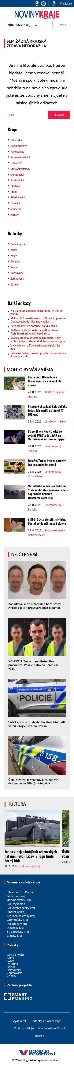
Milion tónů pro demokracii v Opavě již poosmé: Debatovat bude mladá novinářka (38, 320)
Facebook (37, 3)
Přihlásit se (65, 3)
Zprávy (14, 284)
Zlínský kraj (14, 935)
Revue (14, 267)
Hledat (59, 114)
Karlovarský (17, 151)
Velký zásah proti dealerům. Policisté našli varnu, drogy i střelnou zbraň (36, 724)
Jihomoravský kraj (19, 899)
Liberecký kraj (16, 911)
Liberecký (16, 163)
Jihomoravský (18, 145)
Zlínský (14, 214)
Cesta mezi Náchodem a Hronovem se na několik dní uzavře (45, 381)
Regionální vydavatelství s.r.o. (42, 1060)
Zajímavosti (17, 278)
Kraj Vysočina (16, 903)
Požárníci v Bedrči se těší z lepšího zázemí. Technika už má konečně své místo (34, 332)
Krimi (13, 249)
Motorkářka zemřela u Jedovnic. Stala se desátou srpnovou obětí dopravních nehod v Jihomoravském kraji (48, 492)
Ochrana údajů (24, 1028)
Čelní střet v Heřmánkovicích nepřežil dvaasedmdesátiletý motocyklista (33, 781)
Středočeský (17, 197)
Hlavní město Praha (20, 892)
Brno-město (35, 476)
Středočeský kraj (18, 931)
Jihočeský (23, 25)
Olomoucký (17, 174)
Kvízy (13, 255)
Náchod (32, 396)
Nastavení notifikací (51, 1028)
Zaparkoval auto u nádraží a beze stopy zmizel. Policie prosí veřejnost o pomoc (34, 605)
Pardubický (17, 180)
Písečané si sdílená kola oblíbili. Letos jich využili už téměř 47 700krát (47, 410)
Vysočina (15, 209)
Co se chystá (17, 244)
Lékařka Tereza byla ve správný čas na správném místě (47, 462)
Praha (13, 191)
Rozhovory (16, 272)
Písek (63, 421)
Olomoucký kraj (17, 919)
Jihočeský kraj (16, 896)
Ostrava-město (36, 535)
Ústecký (15, 203)
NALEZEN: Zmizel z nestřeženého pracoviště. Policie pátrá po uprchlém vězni (33, 664)
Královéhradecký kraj (21, 907)
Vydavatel (19, 1021)
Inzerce (39, 1035)
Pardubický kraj (17, 923)
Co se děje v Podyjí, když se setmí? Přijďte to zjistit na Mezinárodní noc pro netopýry (46, 435)
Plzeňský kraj (15, 927)
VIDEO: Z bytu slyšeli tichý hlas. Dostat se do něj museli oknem (47, 521)
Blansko (32, 509)
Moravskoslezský (20, 168)
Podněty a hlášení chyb (46, 1021)
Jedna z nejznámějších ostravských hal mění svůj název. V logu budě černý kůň (31, 856)
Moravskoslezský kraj (21, 915)
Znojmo (32, 451)
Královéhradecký (20, 157)
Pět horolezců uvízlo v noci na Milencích (33, 325)
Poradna (15, 261)
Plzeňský (15, 186)
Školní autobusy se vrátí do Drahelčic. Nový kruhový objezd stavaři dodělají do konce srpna (37, 339)
